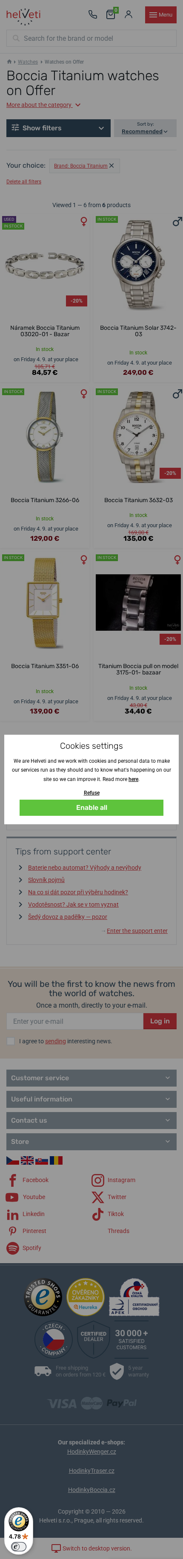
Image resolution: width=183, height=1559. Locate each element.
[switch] (18, 1546)
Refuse (92, 793)
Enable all (91, 807)
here (133, 779)
